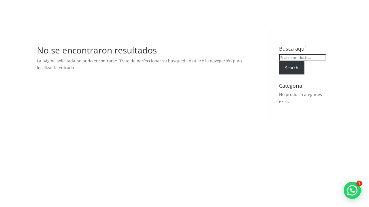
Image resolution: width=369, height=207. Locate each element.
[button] (352, 190)
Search (291, 67)
